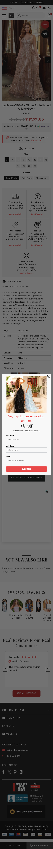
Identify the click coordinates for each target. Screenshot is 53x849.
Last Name (10, 446)
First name (10, 436)
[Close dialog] (48, 376)
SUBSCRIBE (26, 469)
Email (8, 456)
